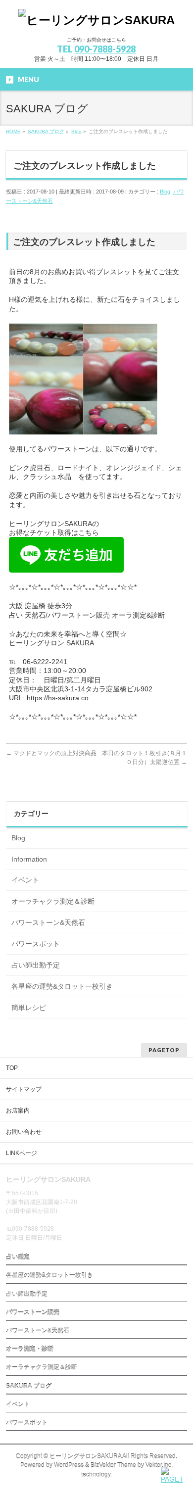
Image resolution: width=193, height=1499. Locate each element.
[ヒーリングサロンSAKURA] (96, 20)
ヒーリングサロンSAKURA (85, 1456)
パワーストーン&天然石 (48, 922)
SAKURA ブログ (28, 1386)
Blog (165, 191)
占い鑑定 (18, 1257)
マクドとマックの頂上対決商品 (51, 753)
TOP (12, 1067)
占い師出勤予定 (35, 965)
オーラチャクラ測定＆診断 (53, 901)
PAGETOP (164, 1050)
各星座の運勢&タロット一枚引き (62, 986)
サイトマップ (24, 1089)
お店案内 (18, 1110)
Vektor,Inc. (159, 1465)
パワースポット (35, 944)
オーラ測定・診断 (29, 1349)
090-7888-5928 (105, 49)
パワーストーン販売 (32, 1312)
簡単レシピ (28, 1008)
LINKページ (21, 1153)
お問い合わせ (24, 1131)
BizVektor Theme (113, 1465)
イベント (25, 880)
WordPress (69, 1465)
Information (29, 859)
